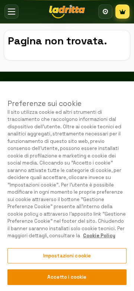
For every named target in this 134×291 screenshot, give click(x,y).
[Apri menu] (11, 11)
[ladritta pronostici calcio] (67, 11)
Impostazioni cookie (67, 256)
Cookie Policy (99, 235)
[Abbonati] (122, 11)
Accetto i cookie (66, 277)
